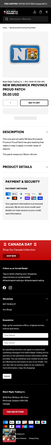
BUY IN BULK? (9, 304)
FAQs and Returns (15, 412)
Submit (7, 376)
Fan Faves (9, 28)
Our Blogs (7, 309)
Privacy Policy (34, 438)
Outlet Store (11, 88)
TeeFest (9, 18)
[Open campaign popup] (9, 435)
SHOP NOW (11, 256)
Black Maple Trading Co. (16, 434)
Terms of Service (20, 438)
